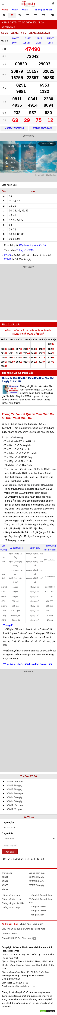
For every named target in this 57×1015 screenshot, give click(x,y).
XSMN (15, 9)
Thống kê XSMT (37, 914)
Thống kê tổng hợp (11, 899)
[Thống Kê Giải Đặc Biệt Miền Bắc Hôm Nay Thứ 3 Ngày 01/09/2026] (11, 389)
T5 (27, 15)
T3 (12, 15)
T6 (35, 15)
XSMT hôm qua (14, 805)
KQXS (7, 255)
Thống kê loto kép (11, 907)
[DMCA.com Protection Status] (47, 1010)
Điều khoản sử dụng (12, 928)
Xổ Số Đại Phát (10, 924)
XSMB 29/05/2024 (42, 128)
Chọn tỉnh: (7, 833)
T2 (4, 15)
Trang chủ (7, 873)
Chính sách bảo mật (34, 928)
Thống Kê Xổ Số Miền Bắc (17, 372)
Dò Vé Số (28, 817)
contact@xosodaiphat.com (21, 986)
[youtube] (33, 938)
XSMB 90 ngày (14, 789)
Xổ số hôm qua (36, 873)
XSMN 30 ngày (14, 797)
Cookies (6, 933)
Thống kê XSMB (43, 9)
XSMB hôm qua (14, 781)
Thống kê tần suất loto (40, 895)
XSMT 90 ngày (14, 809)
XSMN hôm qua (14, 793)
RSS (14, 933)
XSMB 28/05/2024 (39, 32)
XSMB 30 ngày (14, 785)
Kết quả (10, 852)
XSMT (25, 9)
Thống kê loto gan (11, 895)
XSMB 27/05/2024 (14, 128)
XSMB (5, 9)
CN (52, 15)
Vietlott (5, 889)
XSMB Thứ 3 (18, 32)
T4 (20, 15)
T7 (43, 15)
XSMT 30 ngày (36, 885)
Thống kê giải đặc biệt (13, 903)
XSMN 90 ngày (14, 801)
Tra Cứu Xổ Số (28, 776)
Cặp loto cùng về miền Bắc (33, 245)
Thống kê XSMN (37, 910)
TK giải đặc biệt (11, 324)
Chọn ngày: (8, 822)
